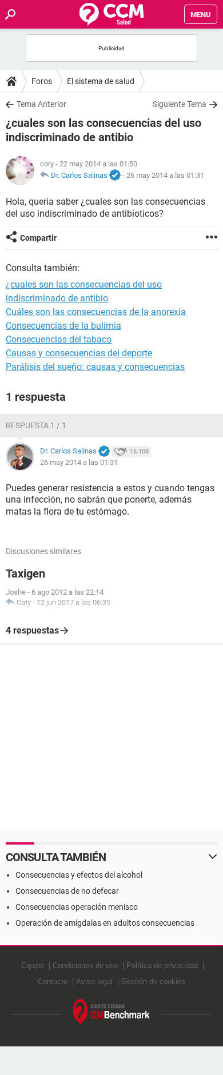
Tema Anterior (41, 104)
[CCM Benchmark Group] (112, 1013)
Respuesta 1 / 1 (36, 425)
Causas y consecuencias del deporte (79, 353)
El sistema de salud (100, 81)
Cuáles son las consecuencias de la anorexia (96, 311)
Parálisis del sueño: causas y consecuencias (95, 366)
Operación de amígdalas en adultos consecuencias (104, 922)
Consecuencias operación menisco (76, 906)
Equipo (32, 965)
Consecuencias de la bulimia (63, 325)
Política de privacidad (162, 965)
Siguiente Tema (179, 104)
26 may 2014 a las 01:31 (165, 175)
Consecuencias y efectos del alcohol (78, 874)
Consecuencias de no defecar (67, 890)
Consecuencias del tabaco (59, 339)
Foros (41, 81)
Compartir (38, 237)
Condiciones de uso (85, 965)
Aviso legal (94, 981)
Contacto (52, 981)
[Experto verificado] (115, 175)
